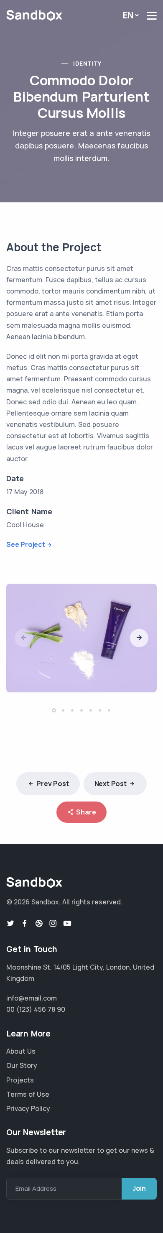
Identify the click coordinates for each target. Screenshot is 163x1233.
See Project (25, 544)
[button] (139, 638)
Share (86, 812)
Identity (87, 63)
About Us (21, 1051)
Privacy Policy (28, 1108)
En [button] (128, 15)
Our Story (21, 1065)
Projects (20, 1080)
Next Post (110, 783)
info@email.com (31, 998)
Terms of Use (27, 1094)
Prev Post (52, 783)
